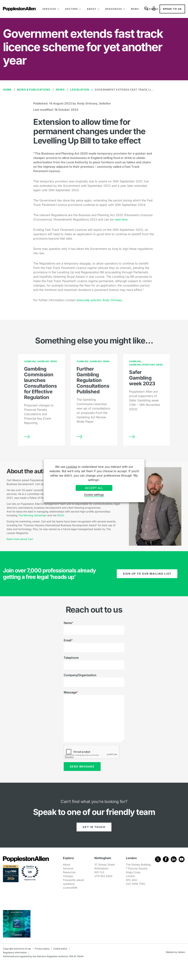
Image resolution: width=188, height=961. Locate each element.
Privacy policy (42, 948)
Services (49, 9)
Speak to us (172, 9)
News (135, 9)
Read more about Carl (20, 539)
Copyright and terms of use (17, 948)
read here (121, 219)
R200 (60, 515)
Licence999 (70, 887)
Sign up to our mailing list (147, 573)
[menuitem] (50, 9)
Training (151, 9)
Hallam (181, 952)
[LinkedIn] (174, 859)
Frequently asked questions (73, 881)
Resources (113, 9)
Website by (171, 952)
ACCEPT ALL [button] (94, 488)
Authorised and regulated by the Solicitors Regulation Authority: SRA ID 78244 (43, 956)
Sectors (71, 9)
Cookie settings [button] (94, 494)
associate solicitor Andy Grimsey (99, 300)
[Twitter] (158, 859)
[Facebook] (166, 859)
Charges (68, 876)
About (92, 9)
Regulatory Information (15, 952)
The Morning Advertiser (32, 515)
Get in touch (94, 826)
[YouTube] (182, 859)
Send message (82, 766)
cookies (71, 466)
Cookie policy (60, 948)
